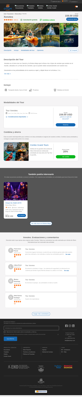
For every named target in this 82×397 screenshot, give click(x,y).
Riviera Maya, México (10, 205)
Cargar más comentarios (41, 314)
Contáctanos (66, 349)
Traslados (6, 352)
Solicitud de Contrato (47, 352)
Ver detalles (21, 215)
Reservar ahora (72, 19)
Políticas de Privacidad (28, 354)
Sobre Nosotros (27, 349)
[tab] (17, 199)
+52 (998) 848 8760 (70, 337)
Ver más (68, 254)
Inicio (5, 13)
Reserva (65, 125)
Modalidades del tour (27, 50)
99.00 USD (9, 216)
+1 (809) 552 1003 (70, 333)
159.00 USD (71, 16)
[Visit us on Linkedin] (73, 326)
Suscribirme (10, 339)
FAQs (64, 352)
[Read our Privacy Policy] (58, 334)
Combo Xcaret (7, 356)
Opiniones (40, 50)
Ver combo (65, 157)
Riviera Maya (17, 13)
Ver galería (69, 41)
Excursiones (10, 13)
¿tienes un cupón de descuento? (65, 118)
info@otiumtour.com (70, 340)
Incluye (16, 50)
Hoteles (6, 354)
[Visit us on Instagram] (70, 326)
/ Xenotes (24, 13)
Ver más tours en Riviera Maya (41, 223)
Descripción (7, 50)
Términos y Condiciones (29, 352)
